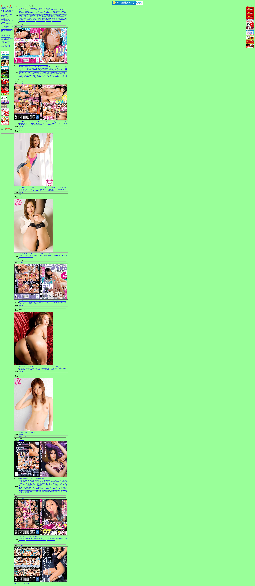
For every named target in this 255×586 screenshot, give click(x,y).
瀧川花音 (58, 538)
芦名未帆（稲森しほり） (27, 71)
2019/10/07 (21, 498)
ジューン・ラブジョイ (32, 73)
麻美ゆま (35, 19)
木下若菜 (40, 73)
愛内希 (55, 19)
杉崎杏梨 (38, 21)
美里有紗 (44, 16)
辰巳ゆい (58, 484)
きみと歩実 (55, 76)
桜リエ (39, 9)
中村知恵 (39, 483)
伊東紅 (34, 491)
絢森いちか (52, 491)
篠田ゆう (31, 66)
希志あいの (29, 19)
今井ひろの (46, 255)
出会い (9, 45)
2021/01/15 (21, 311)
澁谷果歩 (24, 19)
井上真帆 (27, 488)
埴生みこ (59, 15)
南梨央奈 (48, 19)
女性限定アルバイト (5, 46)
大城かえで (39, 76)
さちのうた (36, 71)
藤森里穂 (63, 75)
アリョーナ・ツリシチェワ (43, 538)
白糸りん (61, 485)
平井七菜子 (54, 15)
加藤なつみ (31, 12)
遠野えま (39, 490)
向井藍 (51, 72)
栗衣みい (57, 480)
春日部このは (41, 66)
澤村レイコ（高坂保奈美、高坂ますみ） (53, 71)
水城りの (49, 16)
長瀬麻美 (32, 15)
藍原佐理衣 (43, 12)
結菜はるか (64, 16)
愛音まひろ (64, 11)
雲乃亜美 (27, 492)
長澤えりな (26, 16)
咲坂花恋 (44, 68)
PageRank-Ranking (5, 19)
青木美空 (24, 491)
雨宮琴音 (24, 14)
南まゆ (40, 15)
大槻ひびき (31, 9)
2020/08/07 (21, 376)
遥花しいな (58, 21)
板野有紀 (29, 14)
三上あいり (23, 69)
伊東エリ (33, 14)
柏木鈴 (64, 14)
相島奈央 (60, 14)
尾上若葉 (39, 484)
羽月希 (37, 481)
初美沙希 (44, 19)
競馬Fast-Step (4, 31)
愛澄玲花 (24, 68)
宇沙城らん (44, 488)
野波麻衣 (63, 15)
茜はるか (24, 257)
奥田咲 (36, 9)
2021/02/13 (21, 262)
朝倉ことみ (38, 491)
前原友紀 (44, 15)
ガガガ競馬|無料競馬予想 (6, 29)
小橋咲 (51, 9)
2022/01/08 (21, 26)
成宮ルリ (64, 481)
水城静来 (49, 488)
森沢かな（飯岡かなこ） (50, 481)
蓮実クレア (21, 255)
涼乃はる (58, 490)
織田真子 (32, 11)
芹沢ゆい (60, 19)
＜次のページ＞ (25, 583)
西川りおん (52, 480)
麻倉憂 (50, 12)
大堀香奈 (44, 483)
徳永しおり (44, 18)
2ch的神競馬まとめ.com (6, 7)
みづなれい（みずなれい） (58, 18)
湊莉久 (52, 19)
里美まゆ (22, 488)
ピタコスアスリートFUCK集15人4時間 (28, 536)
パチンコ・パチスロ (5, 37)
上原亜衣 (34, 484)
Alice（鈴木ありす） (30, 21)
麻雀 (10, 35)
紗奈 (47, 21)
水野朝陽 (32, 75)
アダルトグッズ (4, 44)
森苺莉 (20, 18)
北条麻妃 (28, 11)
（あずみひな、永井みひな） (45, 75)
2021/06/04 (21, 131)
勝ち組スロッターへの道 (6, 16)
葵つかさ (21, 9)
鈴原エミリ (40, 480)
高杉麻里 (65, 76)
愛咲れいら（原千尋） (42, 69)
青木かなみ (28, 490)
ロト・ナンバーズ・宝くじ (7, 38)
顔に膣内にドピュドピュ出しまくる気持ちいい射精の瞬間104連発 (34, 8)
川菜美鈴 (43, 11)
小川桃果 (65, 71)
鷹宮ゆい (30, 72)
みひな (36, 75)
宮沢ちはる (30, 78)
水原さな (35, 18)
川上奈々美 (47, 11)
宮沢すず (52, 68)
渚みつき (59, 75)
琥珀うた (55, 9)
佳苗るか (39, 19)
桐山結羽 (50, 76)
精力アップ (11, 44)
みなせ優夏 (46, 480)
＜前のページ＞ (17, 583)
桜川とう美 (55, 14)
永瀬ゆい (36, 66)
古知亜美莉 (60, 9)
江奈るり (23, 490)
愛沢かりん (29, 491)
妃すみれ (27, 12)
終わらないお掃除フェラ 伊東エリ (27, 432)
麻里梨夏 (54, 75)
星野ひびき (42, 21)
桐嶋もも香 (21, 12)
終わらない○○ (22, 436)
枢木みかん (62, 66)
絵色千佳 (23, 11)
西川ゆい (60, 487)
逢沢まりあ (26, 9)
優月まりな (21, 72)
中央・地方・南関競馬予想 (7, 30)
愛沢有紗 (39, 488)
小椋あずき (53, 66)
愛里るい (24, 73)
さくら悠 (44, 9)
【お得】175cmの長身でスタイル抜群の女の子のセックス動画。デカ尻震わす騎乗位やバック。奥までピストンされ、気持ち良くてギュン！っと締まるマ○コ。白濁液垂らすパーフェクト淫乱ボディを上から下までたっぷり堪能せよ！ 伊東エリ (43, 302)
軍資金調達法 (4, 39)
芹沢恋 (48, 68)
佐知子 (34, 78)
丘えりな (60, 76)
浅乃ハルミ (55, 12)
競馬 (2, 35)
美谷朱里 (27, 66)
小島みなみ (53, 11)
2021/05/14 (21, 197)
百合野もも (27, 75)
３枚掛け (3, 18)
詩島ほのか (57, 491)
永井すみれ (58, 481)
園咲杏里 (59, 16)
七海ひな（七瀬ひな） (36, 68)
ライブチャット (4, 45)
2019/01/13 (21, 545)
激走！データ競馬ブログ (6, 23)
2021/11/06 (21, 83)
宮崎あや (30, 18)
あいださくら (49, 14)
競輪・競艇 (5, 35)
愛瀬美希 (47, 491)
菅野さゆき (62, 480)
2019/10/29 (21, 440)
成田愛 (58, 488)
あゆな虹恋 (48, 483)
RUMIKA (49, 18)
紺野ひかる (58, 11)
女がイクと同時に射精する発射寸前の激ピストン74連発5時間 (33, 65)
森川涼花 (42, 481)
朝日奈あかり (30, 257)
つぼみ (49, 21)
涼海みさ (48, 490)
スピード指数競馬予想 (6, 11)
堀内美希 (49, 15)
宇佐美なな (62, 68)
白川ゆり (36, 15)
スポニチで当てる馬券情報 (7, 10)
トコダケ (21, 128)
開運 (8, 39)
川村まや (47, 485)
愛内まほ (49, 540)
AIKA (20, 78)
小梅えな (35, 76)
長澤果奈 (54, 73)
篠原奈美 (29, 68)
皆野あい (24, 76)
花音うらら (42, 72)
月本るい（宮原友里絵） (26, 487)
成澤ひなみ (60, 69)
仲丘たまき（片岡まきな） (35, 16)
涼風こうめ (28, 69)
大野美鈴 (22, 75)
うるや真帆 (43, 14)
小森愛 (47, 9)
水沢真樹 (39, 18)
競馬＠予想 (3, 8)
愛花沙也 (54, 21)
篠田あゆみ (53, 16)
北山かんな (40, 487)
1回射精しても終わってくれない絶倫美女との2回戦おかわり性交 (34, 253)
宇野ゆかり (34, 69)
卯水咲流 (38, 14)
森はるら (23, 483)
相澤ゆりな (34, 490)
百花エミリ (25, 18)
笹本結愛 (43, 484)
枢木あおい (21, 66)
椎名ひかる (49, 73)
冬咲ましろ (35, 487)
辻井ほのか (24, 78)
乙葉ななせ (37, 12)
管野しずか (37, 11)
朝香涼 (47, 12)
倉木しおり (45, 76)
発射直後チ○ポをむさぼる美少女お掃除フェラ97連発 (31, 478)
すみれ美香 (40, 255)
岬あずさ (55, 72)
